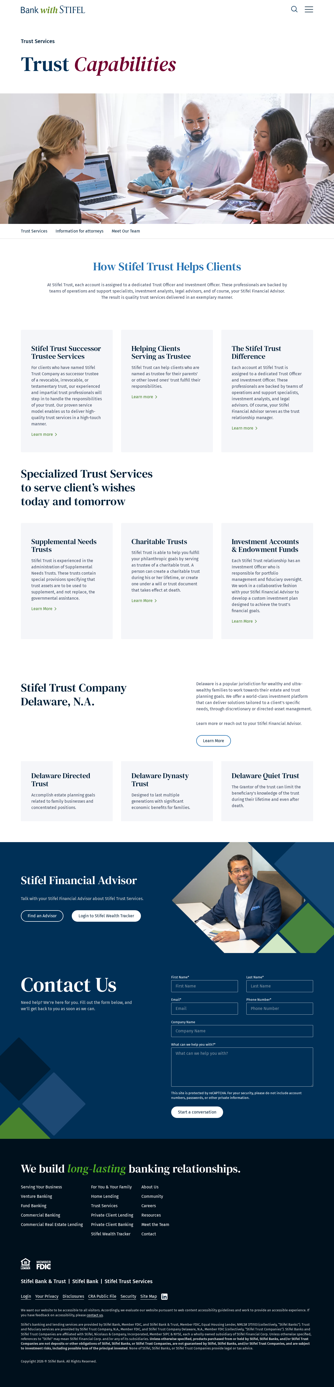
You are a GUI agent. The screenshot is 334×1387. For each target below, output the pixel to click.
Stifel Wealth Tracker (110, 1233)
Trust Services (34, 231)
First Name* (180, 977)
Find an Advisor (42, 915)
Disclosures (73, 1296)
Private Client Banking (112, 1224)
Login (26, 1296)
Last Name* (255, 977)
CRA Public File (102, 1296)
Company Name (183, 1022)
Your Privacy (46, 1296)
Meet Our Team (126, 231)
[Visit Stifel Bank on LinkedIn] (164, 1296)
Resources (151, 1215)
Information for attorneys (79, 231)
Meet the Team (155, 1224)
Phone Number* (258, 1000)
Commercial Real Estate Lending (52, 1224)
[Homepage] (53, 9)
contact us (95, 1315)
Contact (148, 1233)
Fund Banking (33, 1205)
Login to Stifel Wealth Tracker (106, 915)
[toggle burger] (309, 9)
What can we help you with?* (193, 1044)
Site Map (148, 1296)
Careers (148, 1205)
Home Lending (104, 1196)
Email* (176, 1000)
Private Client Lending (112, 1215)
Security (128, 1296)
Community (152, 1196)
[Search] (294, 9)
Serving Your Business (41, 1186)
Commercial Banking (40, 1215)
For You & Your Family (111, 1186)
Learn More (41, 608)
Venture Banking (36, 1196)
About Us (149, 1186)
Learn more (42, 434)
